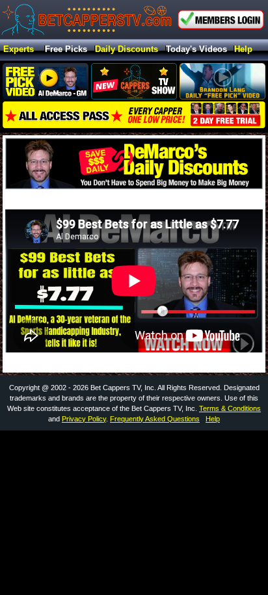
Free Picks (66, 50)
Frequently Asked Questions (155, 419)
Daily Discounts (126, 50)
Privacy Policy (84, 419)
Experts (18, 50)
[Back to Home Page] (87, 19)
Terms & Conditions (230, 408)
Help (243, 50)
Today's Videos (196, 50)
